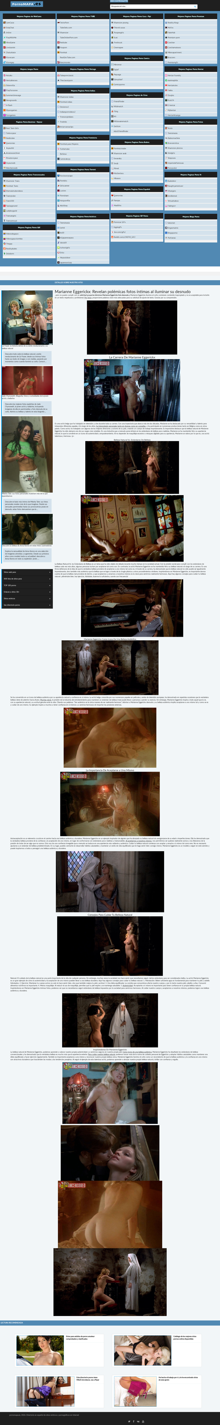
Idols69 (63, 242)
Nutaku (9, 75)
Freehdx (63, 121)
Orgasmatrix (173, 228)
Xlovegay (10, 62)
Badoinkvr (172, 181)
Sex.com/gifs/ (120, 232)
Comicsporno (119, 84)
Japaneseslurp (66, 262)
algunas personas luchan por (87, 567)
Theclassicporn (66, 80)
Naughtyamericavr (175, 186)
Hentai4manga (174, 115)
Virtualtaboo (173, 201)
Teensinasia (172, 133)
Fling (116, 111)
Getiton (117, 126)
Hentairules (173, 85)
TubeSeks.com (66, 27)
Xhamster (64, 32)
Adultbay (63, 205)
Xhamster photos (175, 148)
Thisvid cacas (119, 27)
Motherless (119, 173)
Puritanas (172, 237)
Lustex (63, 190)
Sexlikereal (172, 196)
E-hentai (171, 105)
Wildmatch (118, 106)
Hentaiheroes (11, 80)
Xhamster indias (67, 97)
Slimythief (118, 79)
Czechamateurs (174, 47)
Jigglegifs (118, 227)
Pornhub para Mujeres (69, 144)
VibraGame (10, 42)
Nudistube (10, 138)
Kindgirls (171, 153)
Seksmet (171, 223)
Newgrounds (11, 100)
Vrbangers (172, 191)
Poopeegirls (119, 32)
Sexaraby (117, 158)
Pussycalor (172, 168)
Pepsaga (117, 74)
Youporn (63, 47)
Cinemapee (118, 47)
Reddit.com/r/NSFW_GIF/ (124, 237)
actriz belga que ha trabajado (71, 424)
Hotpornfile (65, 200)
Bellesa (63, 154)
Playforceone (12, 90)
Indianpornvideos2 (67, 112)
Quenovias (10, 143)
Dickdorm (10, 253)
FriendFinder (119, 101)
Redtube (63, 42)
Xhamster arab (120, 153)
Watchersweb (11, 168)
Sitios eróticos (9, 599)
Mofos (170, 27)
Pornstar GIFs (120, 222)
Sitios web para (10, 572)
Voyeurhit (10, 148)
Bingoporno (172, 233)
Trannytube (11, 196)
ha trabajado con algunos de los (83, 429)
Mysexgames (11, 110)
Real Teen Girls (12, 128)
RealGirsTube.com (67, 57)
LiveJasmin (10, 47)
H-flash (9, 105)
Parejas (117, 200)
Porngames (11, 115)
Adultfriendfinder (121, 131)
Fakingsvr (172, 205)
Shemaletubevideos (14, 191)
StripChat (10, 27)
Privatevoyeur (12, 158)
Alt (115, 116)
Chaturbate (11, 52)
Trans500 (10, 201)
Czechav (171, 42)
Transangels (11, 215)
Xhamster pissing (121, 22)
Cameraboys (65, 159)
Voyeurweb (10, 163)
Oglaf (116, 69)
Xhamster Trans (12, 181)
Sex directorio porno (12, 605)
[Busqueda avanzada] (195, 6)
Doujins (171, 95)
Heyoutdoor (65, 257)
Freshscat (118, 42)
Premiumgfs (173, 62)
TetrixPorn (64, 22)
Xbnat (116, 168)
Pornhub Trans (12, 186)
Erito (62, 252)
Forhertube (65, 149)
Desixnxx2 (64, 107)
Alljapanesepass (67, 237)
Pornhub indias (66, 102)
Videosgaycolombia (14, 238)
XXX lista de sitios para (13, 579)
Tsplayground (11, 205)
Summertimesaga (13, 95)
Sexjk (116, 163)
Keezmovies (65, 62)
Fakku (170, 90)
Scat (116, 37)
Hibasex (117, 178)
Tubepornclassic (66, 75)
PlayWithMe (11, 37)
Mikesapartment (175, 52)
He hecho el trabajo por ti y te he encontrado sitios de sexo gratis (178, 1379)
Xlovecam (10, 57)
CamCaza (10, 22)
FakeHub (171, 32)
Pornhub (63, 52)
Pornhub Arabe (120, 148)
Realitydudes (11, 248)
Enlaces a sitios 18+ (11, 592)
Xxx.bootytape (66, 175)
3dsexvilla (10, 85)
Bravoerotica (173, 143)
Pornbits (63, 180)
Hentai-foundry (174, 75)
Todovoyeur (11, 133)
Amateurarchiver (13, 153)
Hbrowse (117, 64)
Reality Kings (173, 22)
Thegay (9, 243)
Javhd (62, 227)
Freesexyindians (66, 116)
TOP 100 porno (10, 585)
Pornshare (64, 195)
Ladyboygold (11, 210)
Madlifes (117, 205)
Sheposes (172, 158)
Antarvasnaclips (66, 126)
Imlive (8, 32)
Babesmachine (174, 138)
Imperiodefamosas (176, 163)
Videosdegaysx (12, 233)
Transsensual (11, 220)
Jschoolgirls (65, 247)
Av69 (62, 232)
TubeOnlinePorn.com (69, 37)
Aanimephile (173, 80)
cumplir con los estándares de (192, 564)
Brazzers (171, 57)
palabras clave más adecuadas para (116, 298)
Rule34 (171, 100)
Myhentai (172, 110)
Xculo (170, 128)
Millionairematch (121, 121)
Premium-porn (174, 37)
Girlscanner (64, 185)
